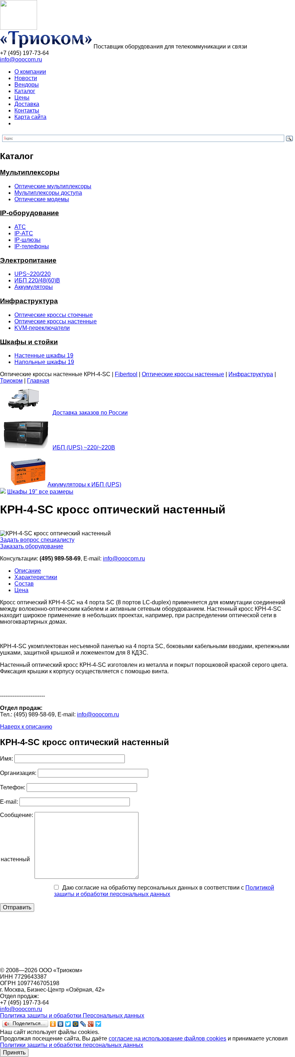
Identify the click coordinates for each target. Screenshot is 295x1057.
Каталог (24, 91)
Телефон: (12, 787)
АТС (20, 227)
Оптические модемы (41, 199)
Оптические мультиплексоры (52, 186)
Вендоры (26, 85)
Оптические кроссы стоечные (53, 315)
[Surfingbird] (98, 1024)
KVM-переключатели (42, 328)
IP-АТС (23, 233)
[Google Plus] (91, 1024)
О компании (30, 72)
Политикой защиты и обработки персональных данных (164, 891)
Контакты (26, 110)
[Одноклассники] (53, 1024)
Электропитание (28, 260)
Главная (38, 381)
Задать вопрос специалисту (37, 540)
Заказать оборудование (31, 546)
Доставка (26, 104)
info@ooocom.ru (21, 59)
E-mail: (9, 802)
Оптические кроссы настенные (55, 321)
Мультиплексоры (29, 172)
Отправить (17, 907)
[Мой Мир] (76, 1024)
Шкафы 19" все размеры (40, 492)
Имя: (6, 759)
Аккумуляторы (33, 287)
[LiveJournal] (83, 1024)
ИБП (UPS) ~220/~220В (84, 447)
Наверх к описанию (26, 727)
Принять (14, 1052)
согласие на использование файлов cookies (167, 1038)
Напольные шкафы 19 (44, 362)
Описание (27, 571)
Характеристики (35, 577)
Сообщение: (16, 815)
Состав (24, 584)
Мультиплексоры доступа (48, 193)
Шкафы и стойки (29, 342)
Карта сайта (30, 117)
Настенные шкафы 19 (43, 355)
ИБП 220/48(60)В (37, 280)
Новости (25, 78)
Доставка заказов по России (90, 413)
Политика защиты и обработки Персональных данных (72, 1015)
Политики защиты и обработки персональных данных (71, 1045)
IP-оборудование (29, 213)
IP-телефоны (31, 246)
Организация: (18, 773)
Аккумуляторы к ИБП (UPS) (84, 484)
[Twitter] (68, 1024)
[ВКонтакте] (60, 1024)
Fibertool (126, 374)
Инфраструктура (29, 301)
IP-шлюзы (27, 240)
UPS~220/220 (32, 274)
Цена (21, 590)
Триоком (11, 381)
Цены (22, 97)
